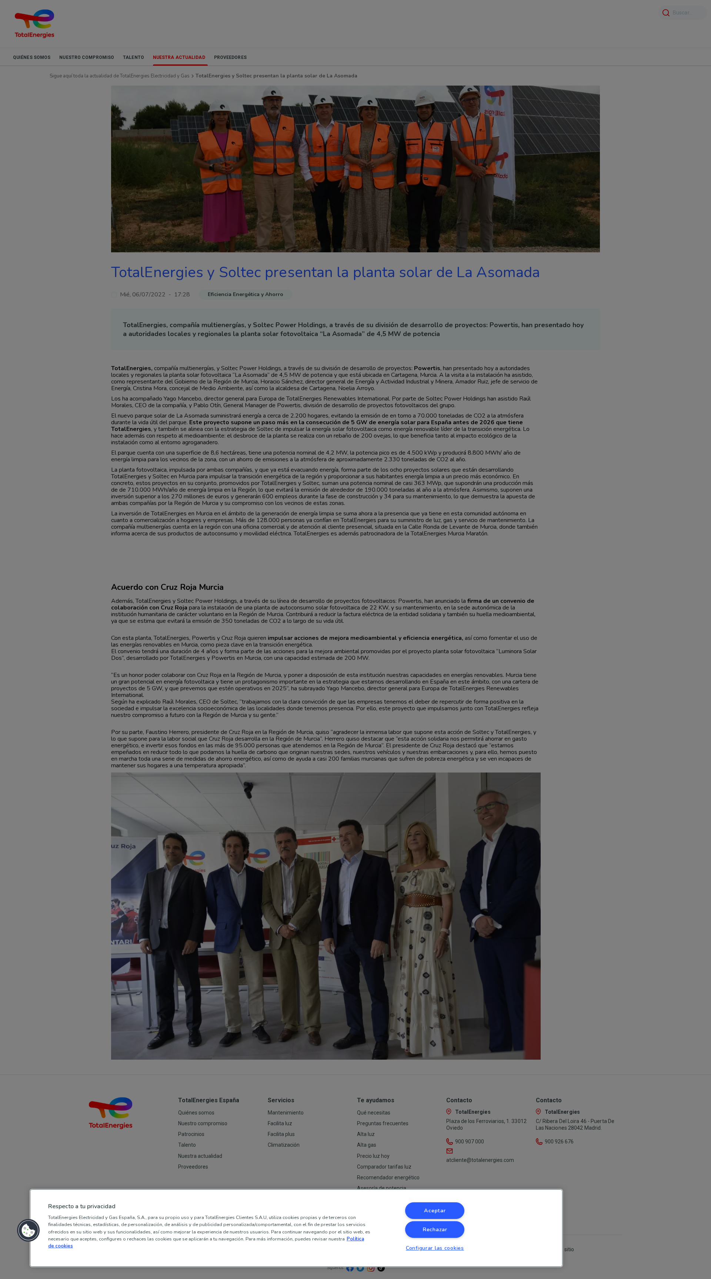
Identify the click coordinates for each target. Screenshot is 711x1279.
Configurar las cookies (435, 1248)
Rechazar (435, 1229)
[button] (28, 1230)
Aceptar (434, 1210)
